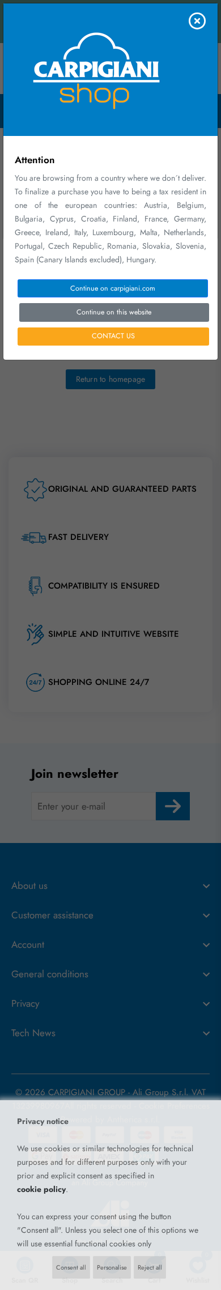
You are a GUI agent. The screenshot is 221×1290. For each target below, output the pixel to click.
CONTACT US (113, 336)
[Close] (197, 21)
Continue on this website (113, 312)
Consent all (71, 1267)
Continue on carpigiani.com (112, 288)
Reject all (150, 1267)
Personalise (112, 1267)
